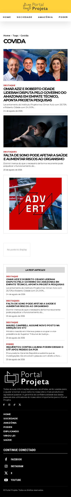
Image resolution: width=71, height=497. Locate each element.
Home (6, 35)
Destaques (10, 152)
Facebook (16, 459)
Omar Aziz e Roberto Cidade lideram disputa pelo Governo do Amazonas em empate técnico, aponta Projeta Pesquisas (34, 94)
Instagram (17, 466)
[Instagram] (9, 405)
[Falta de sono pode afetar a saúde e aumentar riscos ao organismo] (35, 131)
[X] (20, 405)
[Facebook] (4, 405)
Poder (10, 344)
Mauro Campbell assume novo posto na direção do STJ (33, 326)
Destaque (9, 85)
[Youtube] (6, 480)
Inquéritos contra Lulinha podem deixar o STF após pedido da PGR (34, 348)
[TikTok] (14, 405)
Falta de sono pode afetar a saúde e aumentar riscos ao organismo (35, 157)
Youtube (16, 480)
